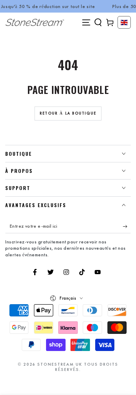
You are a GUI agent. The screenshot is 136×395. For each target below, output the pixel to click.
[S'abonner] (127, 226)
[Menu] (86, 22)
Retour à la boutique (68, 113)
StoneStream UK (59, 364)
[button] (98, 22)
